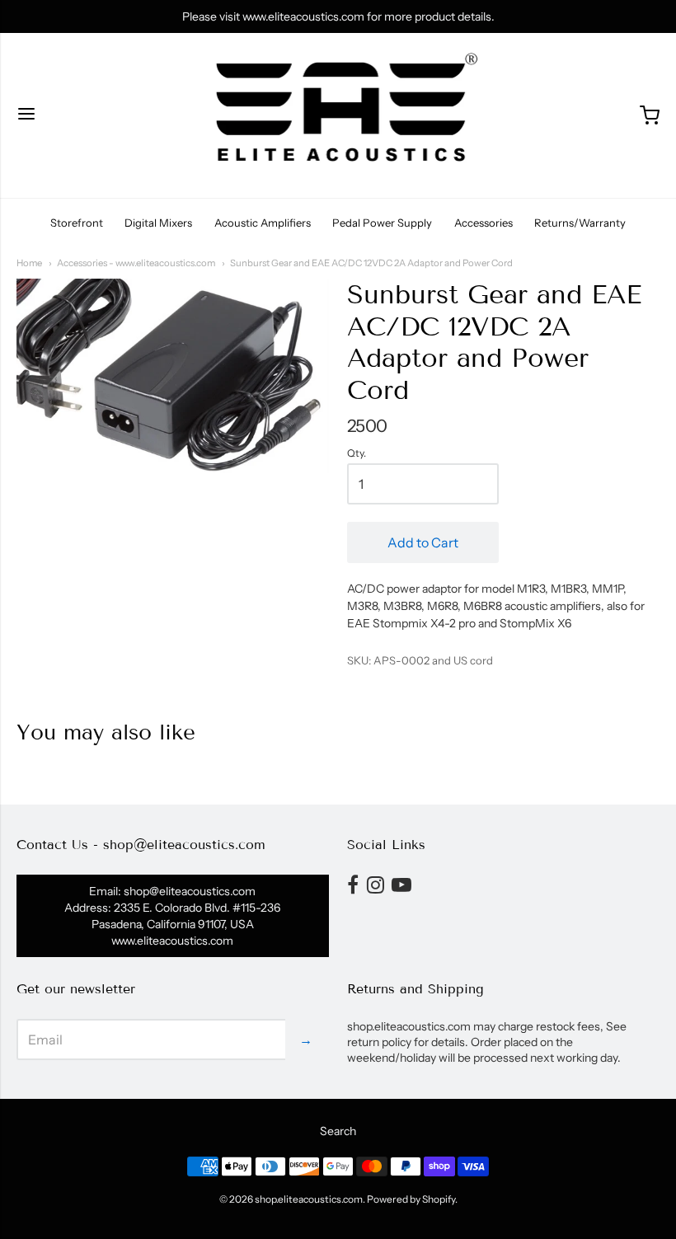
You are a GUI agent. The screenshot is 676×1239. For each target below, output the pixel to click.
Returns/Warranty (580, 222)
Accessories (483, 222)
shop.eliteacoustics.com (309, 1199)
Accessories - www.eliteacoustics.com (136, 263)
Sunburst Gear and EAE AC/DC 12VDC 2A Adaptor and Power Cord (371, 263)
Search (338, 1131)
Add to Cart (422, 542)
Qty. (356, 453)
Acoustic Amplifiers (262, 222)
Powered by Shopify (411, 1199)
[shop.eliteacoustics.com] (338, 115)
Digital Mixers (158, 222)
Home (29, 263)
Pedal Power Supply (382, 222)
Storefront (76, 222)
